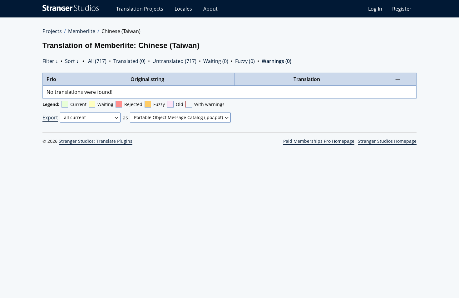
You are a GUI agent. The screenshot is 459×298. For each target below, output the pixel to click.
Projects (52, 31)
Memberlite (81, 31)
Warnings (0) (276, 61)
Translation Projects (139, 8)
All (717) (97, 61)
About (210, 8)
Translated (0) (129, 61)
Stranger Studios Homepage (387, 141)
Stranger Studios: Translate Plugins (95, 141)
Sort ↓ (72, 61)
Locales (183, 8)
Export (50, 117)
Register (402, 8)
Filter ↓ (50, 61)
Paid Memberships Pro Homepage (318, 141)
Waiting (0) (215, 61)
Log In (375, 8)
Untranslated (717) (174, 61)
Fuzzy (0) (245, 61)
